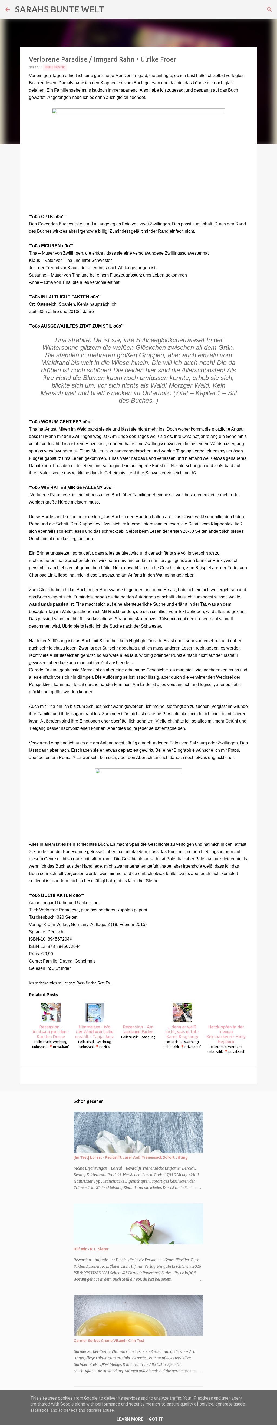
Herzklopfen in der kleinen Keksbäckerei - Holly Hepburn (226, 1034)
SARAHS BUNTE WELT (59, 9)
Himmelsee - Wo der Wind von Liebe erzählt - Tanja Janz (94, 1031)
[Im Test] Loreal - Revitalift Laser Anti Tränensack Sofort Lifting (131, 1157)
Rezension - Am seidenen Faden (138, 1029)
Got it (156, 1419)
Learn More (130, 1419)
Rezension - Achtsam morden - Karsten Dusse (50, 1031)
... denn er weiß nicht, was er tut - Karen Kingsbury (182, 1031)
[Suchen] (269, 9)
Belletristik (55, 67)
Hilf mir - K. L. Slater (91, 1249)
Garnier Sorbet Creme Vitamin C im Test (109, 1341)
